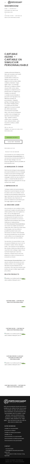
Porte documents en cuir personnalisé (13, 436)
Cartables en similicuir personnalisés (11, 11)
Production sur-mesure (12, 151)
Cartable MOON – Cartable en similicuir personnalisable (15, 329)
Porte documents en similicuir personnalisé (14, 438)
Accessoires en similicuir (10, 430)
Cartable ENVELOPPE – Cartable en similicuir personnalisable (15, 386)
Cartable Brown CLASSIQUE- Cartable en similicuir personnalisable (15, 357)
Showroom (13, 8)
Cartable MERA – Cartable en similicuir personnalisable (15, 301)
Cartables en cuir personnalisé (11, 428)
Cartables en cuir (8, 434)
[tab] (15, 148)
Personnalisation (10, 148)
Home (6, 8)
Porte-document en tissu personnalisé (13, 440)
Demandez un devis (12, 137)
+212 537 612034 (14, 141)
